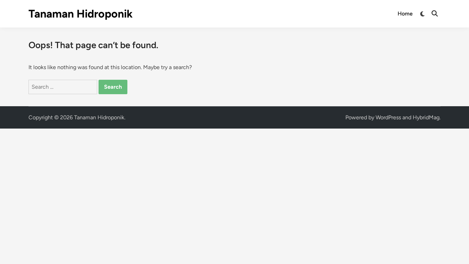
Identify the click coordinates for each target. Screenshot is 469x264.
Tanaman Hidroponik (80, 13)
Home (405, 13)
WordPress (388, 117)
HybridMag (426, 117)
